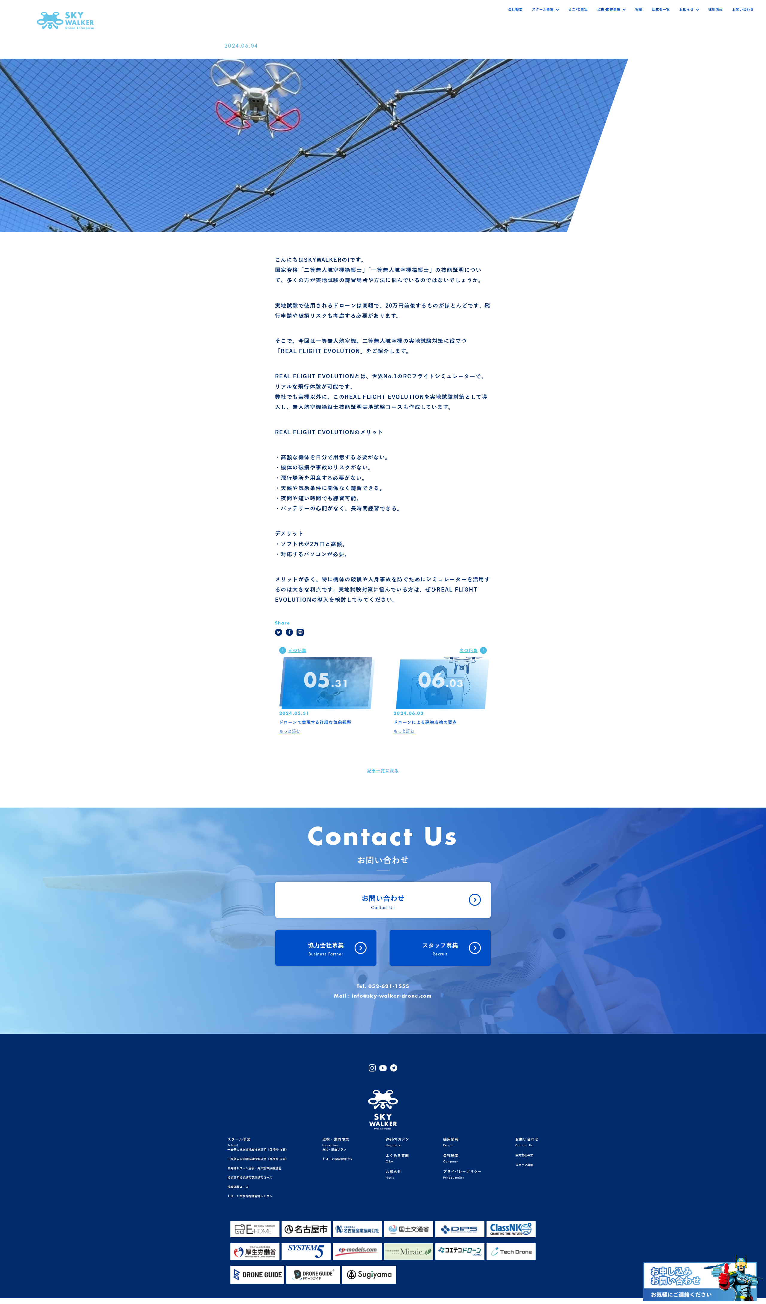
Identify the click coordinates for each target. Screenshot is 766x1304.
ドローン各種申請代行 (337, 1159)
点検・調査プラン (334, 1149)
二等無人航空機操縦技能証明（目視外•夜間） (257, 1159)
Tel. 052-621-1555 (383, 986)
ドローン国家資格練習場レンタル (249, 1196)
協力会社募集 (524, 1155)
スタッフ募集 (524, 1165)
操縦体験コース (237, 1187)
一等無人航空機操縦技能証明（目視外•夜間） (257, 1149)
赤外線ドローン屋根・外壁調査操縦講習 (254, 1168)
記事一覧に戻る (383, 771)
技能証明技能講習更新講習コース (249, 1177)
